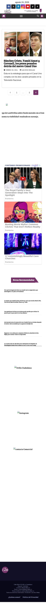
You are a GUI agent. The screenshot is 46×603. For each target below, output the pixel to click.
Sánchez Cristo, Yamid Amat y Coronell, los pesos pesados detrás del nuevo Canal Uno (22, 63)
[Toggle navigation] (21, 16)
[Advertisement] (23, 389)
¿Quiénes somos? (14, 597)
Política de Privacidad (30, 597)
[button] (38, 15)
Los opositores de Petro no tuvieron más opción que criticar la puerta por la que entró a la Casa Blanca (21, 312)
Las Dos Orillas (28, 70)
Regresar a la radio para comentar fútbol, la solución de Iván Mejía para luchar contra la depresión (21, 333)
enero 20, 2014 (12, 70)
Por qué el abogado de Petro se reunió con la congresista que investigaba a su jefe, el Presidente (21, 290)
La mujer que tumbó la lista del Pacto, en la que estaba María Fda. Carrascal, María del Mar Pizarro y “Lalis (22, 301)
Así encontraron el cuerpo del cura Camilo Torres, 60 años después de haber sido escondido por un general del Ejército (22, 322)
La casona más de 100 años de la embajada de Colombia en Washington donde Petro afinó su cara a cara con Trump (20, 344)
